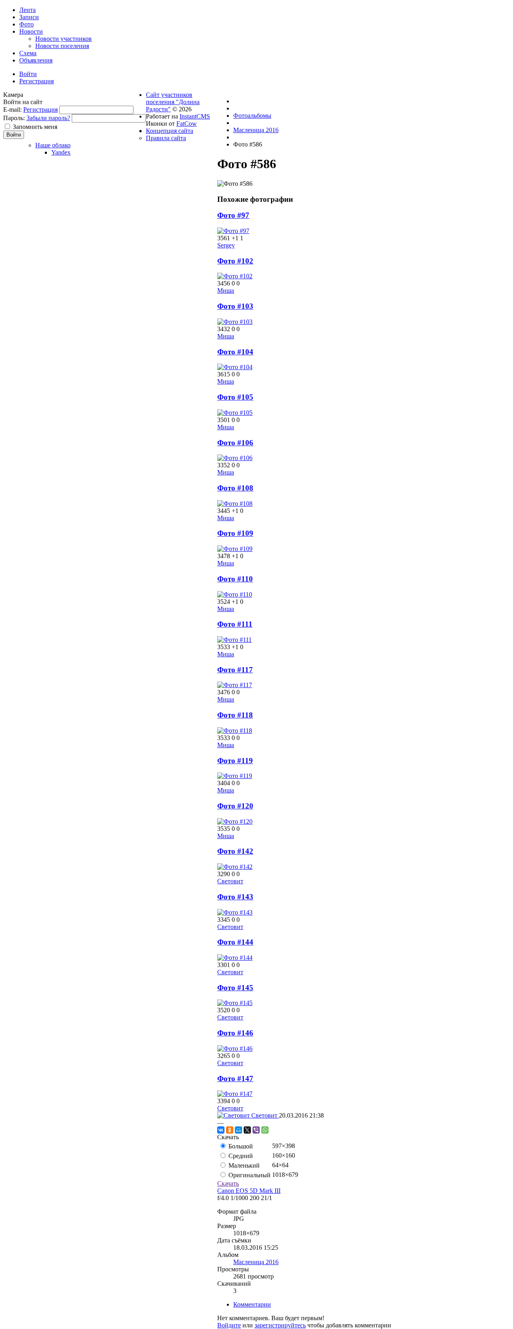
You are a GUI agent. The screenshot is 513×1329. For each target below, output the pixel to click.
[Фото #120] (234, 821)
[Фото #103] (234, 321)
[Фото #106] (234, 457)
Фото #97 (233, 215)
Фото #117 (235, 670)
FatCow (186, 123)
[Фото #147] (234, 1093)
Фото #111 (234, 624)
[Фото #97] (233, 230)
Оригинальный (249, 1175)
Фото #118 (235, 715)
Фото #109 (235, 533)
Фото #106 (235, 442)
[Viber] (256, 1130)
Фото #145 (235, 987)
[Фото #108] (234, 503)
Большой (240, 1146)
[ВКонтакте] (220, 1130)
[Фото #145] (234, 1002)
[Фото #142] (234, 866)
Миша (225, 290)
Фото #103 (235, 306)
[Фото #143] (234, 912)
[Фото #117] (234, 685)
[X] (247, 1130)
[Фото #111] (234, 639)
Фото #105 (235, 397)
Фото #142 (235, 851)
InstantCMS (195, 116)
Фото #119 (235, 760)
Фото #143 (235, 897)
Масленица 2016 (256, 1262)
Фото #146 (235, 1033)
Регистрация (40, 109)
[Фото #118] (234, 730)
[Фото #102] (234, 276)
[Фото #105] (234, 412)
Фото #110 (235, 579)
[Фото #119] (234, 775)
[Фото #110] (234, 594)
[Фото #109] (234, 548)
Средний (240, 1155)
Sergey (226, 245)
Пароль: (14, 118)
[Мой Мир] (238, 1130)
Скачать (228, 1183)
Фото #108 (235, 488)
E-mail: (12, 109)
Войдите (229, 1325)
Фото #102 (235, 261)
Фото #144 (235, 942)
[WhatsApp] (265, 1130)
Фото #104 (235, 352)
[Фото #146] (234, 1048)
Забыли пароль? (48, 118)
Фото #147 (235, 1078)
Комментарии (252, 1304)
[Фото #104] (234, 367)
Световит (230, 881)
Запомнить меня (35, 126)
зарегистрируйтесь (280, 1325)
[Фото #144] (234, 957)
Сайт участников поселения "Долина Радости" (173, 102)
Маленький (243, 1165)
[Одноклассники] (229, 1130)
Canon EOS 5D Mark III (249, 1190)
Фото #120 (235, 806)
